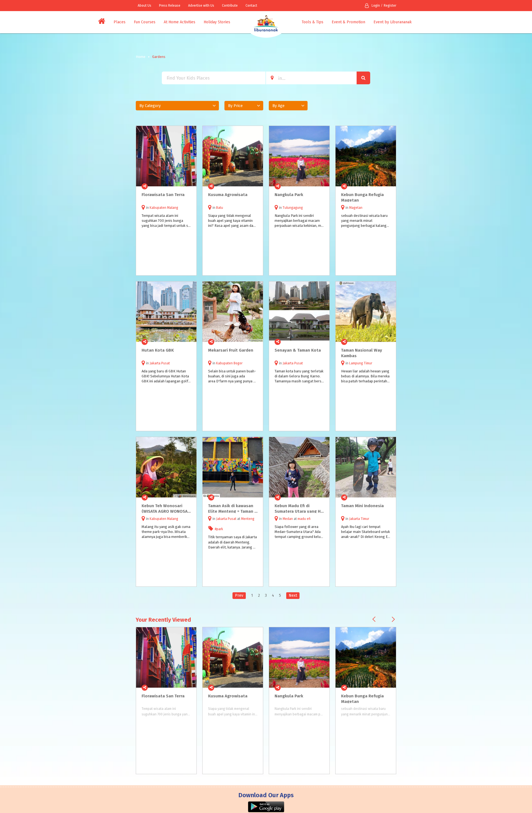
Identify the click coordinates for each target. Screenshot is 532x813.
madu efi (304, 519)
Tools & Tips (312, 22)
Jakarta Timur (359, 519)
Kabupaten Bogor (229, 363)
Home (140, 57)
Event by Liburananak (393, 22)
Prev (239, 595)
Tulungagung (293, 208)
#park (219, 529)
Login (376, 5)
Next (293, 595)
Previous (374, 619)
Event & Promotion (348, 22)
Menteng (247, 519)
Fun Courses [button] (144, 22)
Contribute (230, 5)
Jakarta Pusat (160, 363)
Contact (251, 5)
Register (390, 5)
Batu (219, 208)
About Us (144, 5)
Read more (189, 186)
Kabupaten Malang (164, 208)
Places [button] (120, 22)
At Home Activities (179, 22)
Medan (288, 519)
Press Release (169, 5)
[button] (177, 105)
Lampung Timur (360, 363)
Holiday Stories (217, 22)
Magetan (355, 208)
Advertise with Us (201, 5)
